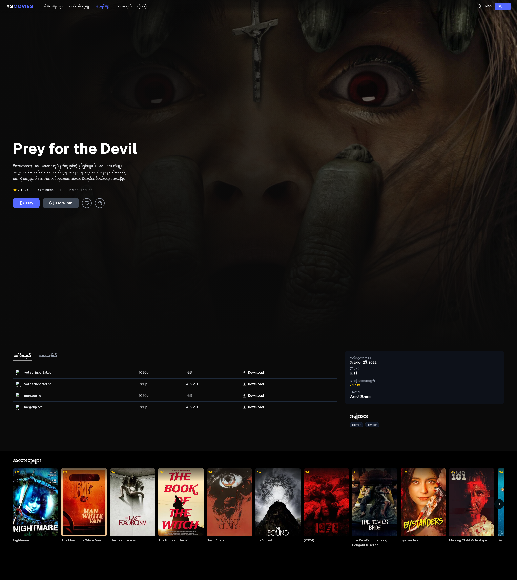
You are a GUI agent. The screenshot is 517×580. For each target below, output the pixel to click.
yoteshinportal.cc (37, 372)
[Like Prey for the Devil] (100, 203)
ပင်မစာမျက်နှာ (53, 6)
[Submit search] (479, 6)
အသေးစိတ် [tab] (48, 355)
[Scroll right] (499, 504)
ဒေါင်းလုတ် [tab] (22, 355)
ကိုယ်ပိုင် (142, 6)
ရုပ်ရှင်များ (103, 6)
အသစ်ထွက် (124, 6)
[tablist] (175, 382)
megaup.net (33, 396)
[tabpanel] (175, 390)
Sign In (502, 6)
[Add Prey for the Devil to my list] (87, 203)
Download (256, 372)
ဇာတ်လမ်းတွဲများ (79, 6)
